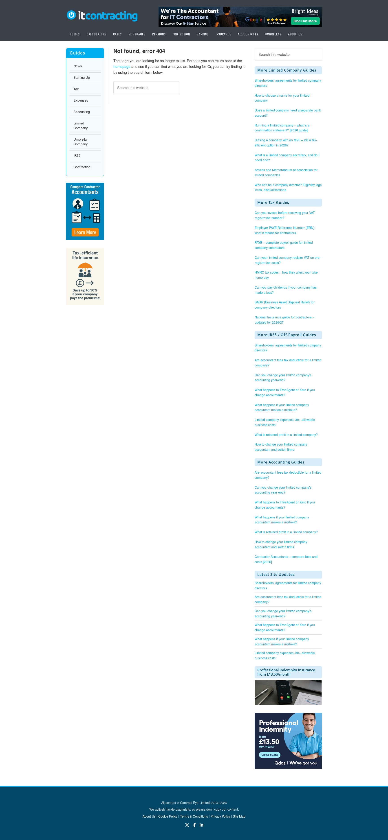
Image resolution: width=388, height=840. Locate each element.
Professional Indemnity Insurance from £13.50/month (286, 672)
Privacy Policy (220, 816)
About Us (149, 816)
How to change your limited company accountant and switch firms (281, 447)
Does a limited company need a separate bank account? (288, 113)
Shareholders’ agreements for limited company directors (288, 83)
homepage (121, 66)
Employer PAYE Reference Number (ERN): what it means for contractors (285, 230)
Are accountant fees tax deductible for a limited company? (288, 362)
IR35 (76, 155)
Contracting (81, 166)
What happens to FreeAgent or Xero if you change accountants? (285, 392)
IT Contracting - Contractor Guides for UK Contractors (102, 15)
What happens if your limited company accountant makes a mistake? (282, 407)
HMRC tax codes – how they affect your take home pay (286, 275)
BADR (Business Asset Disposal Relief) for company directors (285, 304)
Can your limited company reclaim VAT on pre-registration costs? (288, 260)
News (77, 65)
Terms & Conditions (194, 816)
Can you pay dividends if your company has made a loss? (286, 290)
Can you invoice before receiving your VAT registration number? (285, 215)
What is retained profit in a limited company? (286, 434)
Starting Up (81, 77)
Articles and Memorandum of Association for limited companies (286, 172)
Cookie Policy (167, 816)
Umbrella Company (80, 141)
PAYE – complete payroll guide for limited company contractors (284, 245)
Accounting (81, 111)
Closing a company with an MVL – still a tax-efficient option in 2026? (286, 142)
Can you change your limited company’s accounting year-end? (283, 377)
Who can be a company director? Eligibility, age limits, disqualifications (288, 187)
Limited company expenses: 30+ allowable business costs (285, 422)
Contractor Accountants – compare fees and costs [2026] (286, 559)
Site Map (239, 816)
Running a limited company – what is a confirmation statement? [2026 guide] (282, 128)
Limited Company (80, 125)
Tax (76, 88)
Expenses (80, 100)
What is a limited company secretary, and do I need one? (287, 157)
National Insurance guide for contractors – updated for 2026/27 (284, 319)
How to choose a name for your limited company (282, 98)
